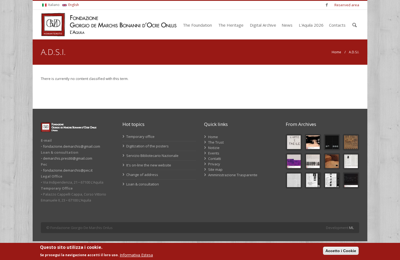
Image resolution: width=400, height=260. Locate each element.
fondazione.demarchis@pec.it (68, 170)
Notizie (214, 147)
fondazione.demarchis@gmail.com (71, 146)
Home (336, 52)
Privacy (214, 164)
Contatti (214, 158)
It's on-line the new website (148, 165)
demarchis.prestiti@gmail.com (67, 158)
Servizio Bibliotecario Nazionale (152, 155)
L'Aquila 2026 (311, 25)
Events (213, 153)
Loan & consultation (142, 184)
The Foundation (197, 25)
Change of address (141, 174)
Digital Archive (263, 25)
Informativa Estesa (136, 255)
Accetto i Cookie (340, 251)
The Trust (216, 142)
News (287, 25)
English (73, 4)
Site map (215, 169)
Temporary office (140, 136)
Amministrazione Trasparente (232, 174)
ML (351, 227)
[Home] (109, 25)
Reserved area (346, 4)
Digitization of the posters (147, 146)
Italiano (53, 4)
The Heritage (231, 25)
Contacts (337, 25)
